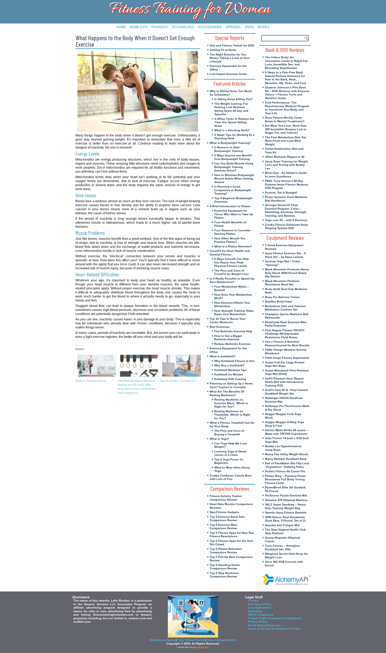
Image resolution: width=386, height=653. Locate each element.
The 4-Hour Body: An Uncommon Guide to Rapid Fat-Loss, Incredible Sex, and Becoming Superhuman (286, 63)
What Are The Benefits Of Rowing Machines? (227, 393)
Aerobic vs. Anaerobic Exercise (90, 380)
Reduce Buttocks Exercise (232, 343)
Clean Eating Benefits (221, 640)
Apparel (233, 27)
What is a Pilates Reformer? (233, 246)
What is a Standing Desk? (232, 130)
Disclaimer (255, 611)
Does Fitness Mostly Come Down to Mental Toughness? (285, 119)
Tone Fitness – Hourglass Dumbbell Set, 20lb (282, 547)
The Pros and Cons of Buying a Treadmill (229, 432)
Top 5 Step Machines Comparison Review (224, 574)
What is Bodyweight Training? (230, 143)
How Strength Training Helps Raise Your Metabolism (234, 312)
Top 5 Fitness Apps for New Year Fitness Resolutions (232, 534)
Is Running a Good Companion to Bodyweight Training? (232, 190)
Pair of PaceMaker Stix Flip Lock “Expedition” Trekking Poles (287, 465)
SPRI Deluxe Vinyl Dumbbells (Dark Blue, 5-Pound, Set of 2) (285, 519)
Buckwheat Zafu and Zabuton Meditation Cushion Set (285, 307)
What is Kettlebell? (223, 356)
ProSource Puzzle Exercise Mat (286, 495)
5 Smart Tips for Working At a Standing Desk (234, 136)
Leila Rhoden (202, 647)
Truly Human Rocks (190, 640)
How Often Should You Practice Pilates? (229, 240)
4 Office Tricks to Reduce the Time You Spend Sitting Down (234, 122)
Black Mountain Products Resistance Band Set (282, 282)
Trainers (159, 27)
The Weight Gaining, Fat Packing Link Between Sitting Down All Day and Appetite (231, 109)
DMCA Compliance (260, 614)
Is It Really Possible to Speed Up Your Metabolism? (232, 280)
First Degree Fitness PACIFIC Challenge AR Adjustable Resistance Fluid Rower (285, 334)
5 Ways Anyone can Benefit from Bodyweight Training (233, 157)
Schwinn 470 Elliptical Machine (286, 500)
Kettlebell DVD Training (230, 379)
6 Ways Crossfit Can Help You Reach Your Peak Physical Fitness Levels (231, 262)
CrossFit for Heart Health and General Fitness (230, 252)
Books (264, 27)
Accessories (210, 27)
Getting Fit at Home (223, 49)
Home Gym (138, 27)
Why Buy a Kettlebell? (229, 365)
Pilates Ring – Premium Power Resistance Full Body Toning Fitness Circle (285, 479)
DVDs (249, 27)
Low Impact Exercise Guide (228, 74)
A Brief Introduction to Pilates (230, 206)
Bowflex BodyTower (278, 301)
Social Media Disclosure (264, 625)
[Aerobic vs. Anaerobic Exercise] (94, 366)
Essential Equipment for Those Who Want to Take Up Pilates (233, 214)
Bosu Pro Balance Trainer (282, 297)
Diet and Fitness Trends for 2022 (232, 45)
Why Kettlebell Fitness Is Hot (234, 361)
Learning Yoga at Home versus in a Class (230, 453)
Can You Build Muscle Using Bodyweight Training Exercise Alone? (233, 167)
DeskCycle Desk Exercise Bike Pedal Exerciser (285, 324)
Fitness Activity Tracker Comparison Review (226, 497)
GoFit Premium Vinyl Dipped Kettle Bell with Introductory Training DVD (284, 382)
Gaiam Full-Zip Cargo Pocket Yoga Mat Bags (284, 364)
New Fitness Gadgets (224, 512)
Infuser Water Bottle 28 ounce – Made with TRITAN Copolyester (286, 431)
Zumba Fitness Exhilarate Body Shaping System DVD (286, 226)
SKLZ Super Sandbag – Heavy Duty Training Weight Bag (285, 506)
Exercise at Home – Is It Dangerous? (178, 380)
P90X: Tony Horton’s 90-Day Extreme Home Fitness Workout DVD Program (286, 184)
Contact (253, 600)
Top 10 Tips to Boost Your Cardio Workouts (227, 320)
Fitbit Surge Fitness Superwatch (287, 357)
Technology (182, 27)
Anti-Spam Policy (259, 604)
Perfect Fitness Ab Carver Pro (285, 471)
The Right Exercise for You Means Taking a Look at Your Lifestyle (229, 58)
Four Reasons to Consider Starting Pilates (232, 232)
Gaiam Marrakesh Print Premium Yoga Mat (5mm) (287, 372)
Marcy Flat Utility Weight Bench (286, 454)
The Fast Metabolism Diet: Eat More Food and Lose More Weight (285, 141)
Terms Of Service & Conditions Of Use (274, 628)
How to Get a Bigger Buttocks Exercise (228, 337)
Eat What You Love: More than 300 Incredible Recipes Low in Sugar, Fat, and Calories (286, 129)
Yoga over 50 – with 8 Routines (286, 220)
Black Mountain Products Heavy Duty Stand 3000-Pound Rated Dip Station (287, 273)
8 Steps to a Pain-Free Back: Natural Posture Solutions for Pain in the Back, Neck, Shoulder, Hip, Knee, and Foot (285, 78)
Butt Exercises (220, 326)
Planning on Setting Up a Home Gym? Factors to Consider (231, 385)
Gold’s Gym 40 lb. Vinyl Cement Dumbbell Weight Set (286, 391)
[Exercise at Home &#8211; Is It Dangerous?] (179, 366)
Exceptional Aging (162, 640)
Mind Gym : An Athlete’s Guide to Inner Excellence (286, 174)
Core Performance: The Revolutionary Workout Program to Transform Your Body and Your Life (287, 108)
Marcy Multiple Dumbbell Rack (286, 458)
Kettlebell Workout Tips (230, 370)
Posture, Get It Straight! (281, 192)
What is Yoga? (219, 438)
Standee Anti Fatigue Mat (282, 525)
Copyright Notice (259, 607)
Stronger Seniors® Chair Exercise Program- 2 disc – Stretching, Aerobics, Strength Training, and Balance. (285, 210)
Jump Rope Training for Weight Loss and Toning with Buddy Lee (286, 165)
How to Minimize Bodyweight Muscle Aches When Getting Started (234, 178)
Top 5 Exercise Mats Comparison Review (223, 526)
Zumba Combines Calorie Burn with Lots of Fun (231, 477)
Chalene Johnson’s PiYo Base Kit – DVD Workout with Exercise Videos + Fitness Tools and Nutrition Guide (287, 93)
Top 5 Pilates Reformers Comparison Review (226, 550)
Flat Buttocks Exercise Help (233, 331)
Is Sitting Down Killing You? (233, 99)
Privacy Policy (257, 621)
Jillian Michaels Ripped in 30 (284, 156)
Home (121, 27)
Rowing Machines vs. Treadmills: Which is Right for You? (232, 415)
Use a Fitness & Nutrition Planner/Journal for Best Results (287, 343)
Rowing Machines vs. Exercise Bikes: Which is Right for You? (231, 403)
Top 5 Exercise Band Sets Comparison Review (227, 518)
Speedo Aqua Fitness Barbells (285, 512)
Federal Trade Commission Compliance (275, 618)
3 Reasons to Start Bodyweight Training (228, 149)
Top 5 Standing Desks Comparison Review (225, 566)
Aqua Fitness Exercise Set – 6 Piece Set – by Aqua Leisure (285, 255)
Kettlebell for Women (228, 374)
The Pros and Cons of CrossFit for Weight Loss (231, 272)
